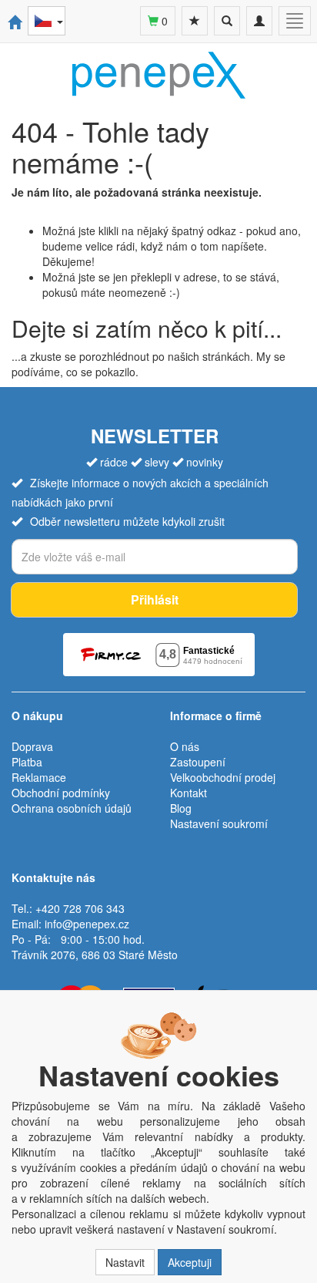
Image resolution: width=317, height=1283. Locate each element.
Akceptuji (190, 1262)
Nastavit (125, 1262)
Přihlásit (155, 599)
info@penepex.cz (87, 923)
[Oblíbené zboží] (195, 20)
